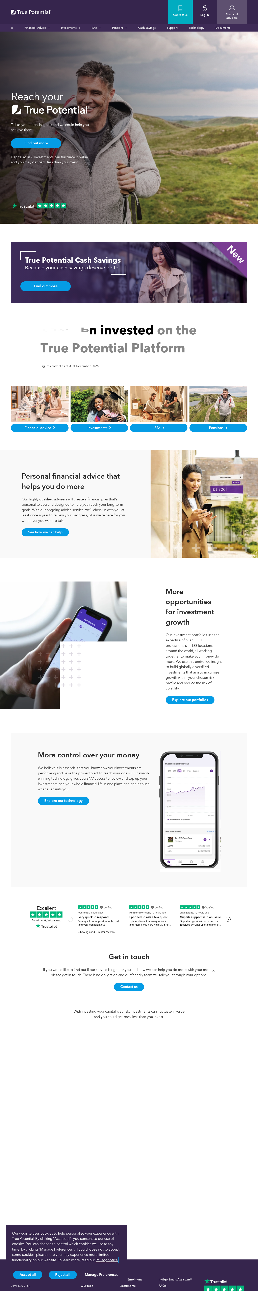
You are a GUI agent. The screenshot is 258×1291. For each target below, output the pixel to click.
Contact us (129, 1004)
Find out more (36, 143)
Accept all (28, 1274)
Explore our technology (63, 819)
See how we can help (45, 550)
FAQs (162, 1286)
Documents (222, 28)
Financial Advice (35, 28)
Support (172, 28)
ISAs (94, 28)
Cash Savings (147, 28)
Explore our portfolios (190, 718)
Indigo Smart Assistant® (175, 1279)
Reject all (62, 1274)
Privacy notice (107, 1260)
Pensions (117, 28)
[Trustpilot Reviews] (39, 205)
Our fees (87, 1286)
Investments (69, 28)
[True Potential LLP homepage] (31, 12)
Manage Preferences (101, 1274)
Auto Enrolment (131, 1279)
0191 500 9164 (20, 1286)
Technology (196, 28)
